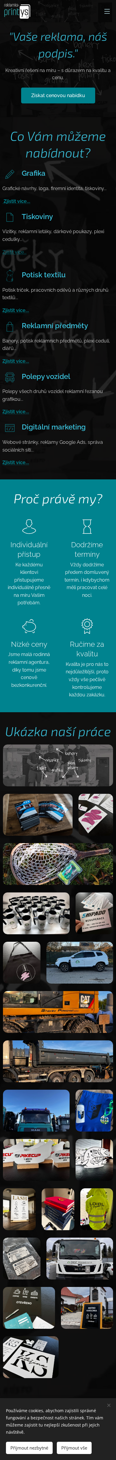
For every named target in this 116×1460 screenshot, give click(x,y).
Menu (107, 11)
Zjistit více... (16, 201)
